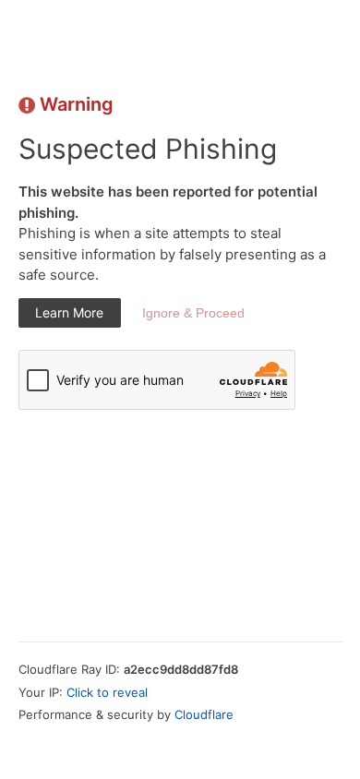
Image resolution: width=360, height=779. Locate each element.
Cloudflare (204, 714)
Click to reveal (107, 692)
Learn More (69, 312)
